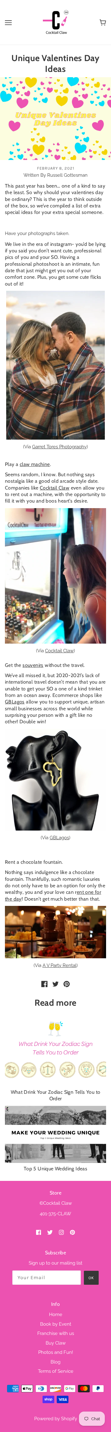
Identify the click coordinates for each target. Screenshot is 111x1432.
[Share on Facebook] (44, 984)
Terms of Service (55, 1371)
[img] (38, 1232)
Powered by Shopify (55, 1418)
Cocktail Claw (59, 651)
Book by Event (55, 1324)
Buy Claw (56, 1343)
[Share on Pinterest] (66, 984)
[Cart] (103, 22)
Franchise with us (55, 1333)
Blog (55, 1362)
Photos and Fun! (55, 1352)
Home (55, 1314)
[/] (55, 22)
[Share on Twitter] (55, 984)
